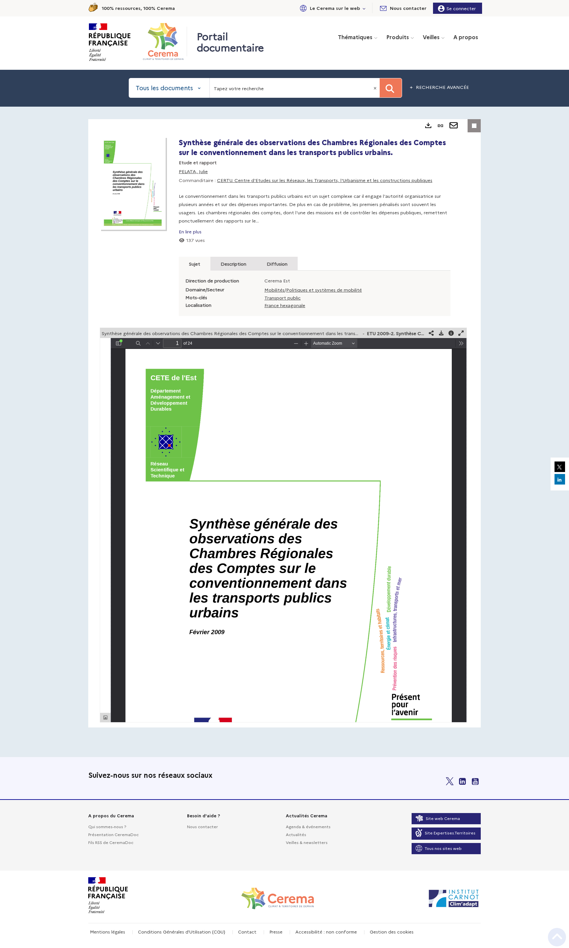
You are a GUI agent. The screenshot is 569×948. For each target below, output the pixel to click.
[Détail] (451, 333)
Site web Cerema (443, 818)
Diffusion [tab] (277, 263)
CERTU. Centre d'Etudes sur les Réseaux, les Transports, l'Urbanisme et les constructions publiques (324, 180)
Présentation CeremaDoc (113, 834)
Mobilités (274, 289)
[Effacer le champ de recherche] (376, 88)
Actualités (296, 834)
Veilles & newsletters (307, 842)
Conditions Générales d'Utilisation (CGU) (181, 932)
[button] (331, 8)
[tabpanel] (284, 423)
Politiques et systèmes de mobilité (324, 289)
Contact (247, 932)
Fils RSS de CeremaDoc (110, 842)
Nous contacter (202, 826)
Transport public (282, 297)
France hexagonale (284, 305)
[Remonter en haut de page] (557, 937)
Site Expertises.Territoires (450, 832)
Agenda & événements (308, 826)
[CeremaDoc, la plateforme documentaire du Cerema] (165, 41)
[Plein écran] (461, 333)
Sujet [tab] (194, 263)
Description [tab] (233, 263)
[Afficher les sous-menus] (364, 8)
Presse (276, 932)
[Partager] (431, 333)
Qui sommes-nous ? (107, 826)
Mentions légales (107, 932)
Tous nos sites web (443, 848)
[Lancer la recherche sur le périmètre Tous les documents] (390, 88)
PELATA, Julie (193, 171)
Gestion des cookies (392, 932)
